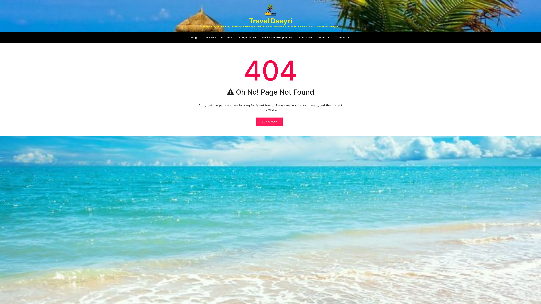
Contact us (343, 37)
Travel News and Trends (218, 37)
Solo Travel (305, 37)
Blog (194, 37)
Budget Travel (247, 37)
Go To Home (270, 121)
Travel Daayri (270, 21)
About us (324, 37)
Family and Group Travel (277, 37)
